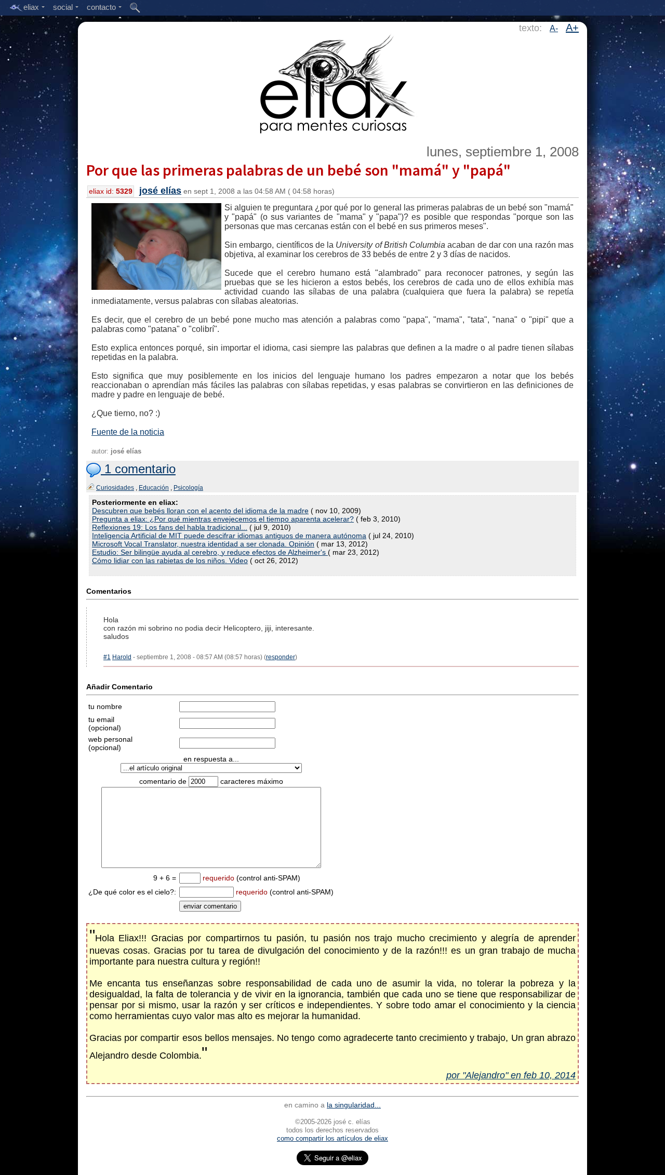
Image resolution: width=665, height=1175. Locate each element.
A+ (572, 27)
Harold (121, 657)
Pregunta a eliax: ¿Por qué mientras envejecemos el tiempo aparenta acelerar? (223, 519)
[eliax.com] (332, 82)
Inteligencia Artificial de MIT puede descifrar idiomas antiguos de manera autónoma (229, 535)
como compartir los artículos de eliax (332, 1138)
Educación (154, 487)
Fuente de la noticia (127, 432)
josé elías (160, 190)
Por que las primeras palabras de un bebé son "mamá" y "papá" (298, 170)
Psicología (188, 487)
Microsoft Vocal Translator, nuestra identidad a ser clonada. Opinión (203, 544)
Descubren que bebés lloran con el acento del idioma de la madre (200, 510)
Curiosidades (115, 487)
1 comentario (138, 469)
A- (554, 28)
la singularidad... (354, 1105)
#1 (107, 657)
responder (280, 657)
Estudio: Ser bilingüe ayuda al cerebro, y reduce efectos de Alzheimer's (210, 552)
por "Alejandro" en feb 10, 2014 (511, 1075)
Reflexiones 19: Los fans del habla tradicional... (169, 527)
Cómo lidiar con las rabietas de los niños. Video (170, 560)
